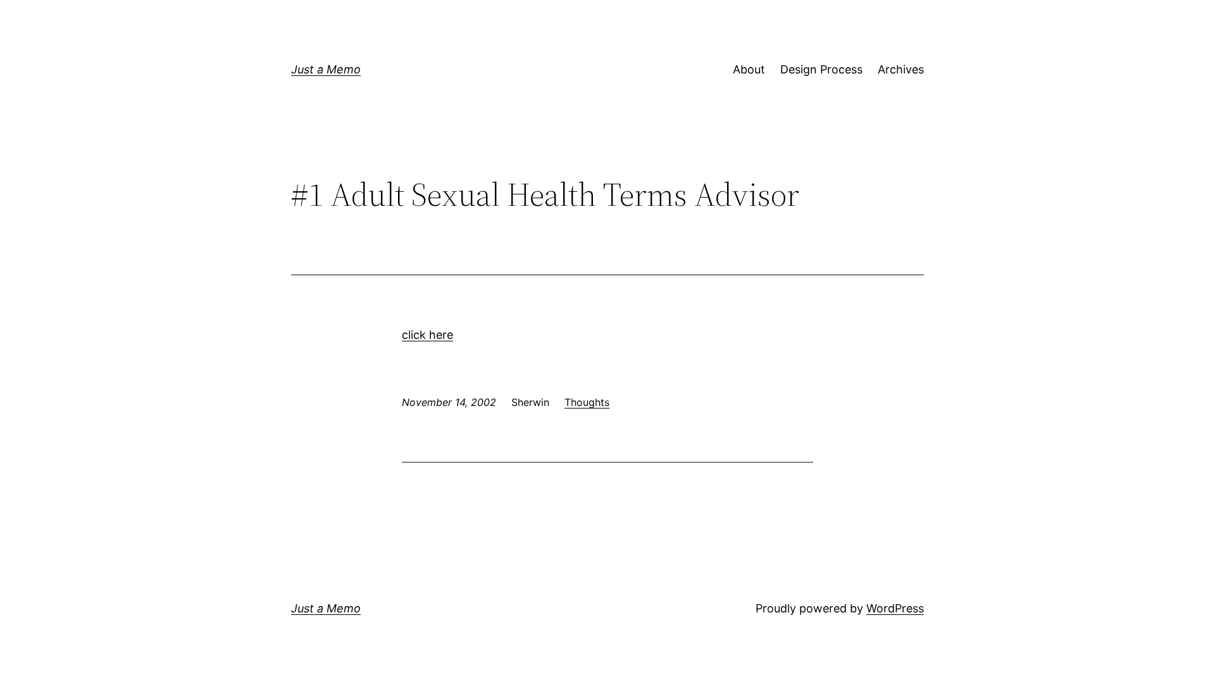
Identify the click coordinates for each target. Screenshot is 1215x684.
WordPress (895, 608)
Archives (901, 69)
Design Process (821, 69)
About (749, 69)
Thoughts (586, 402)
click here (427, 334)
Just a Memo (326, 69)
